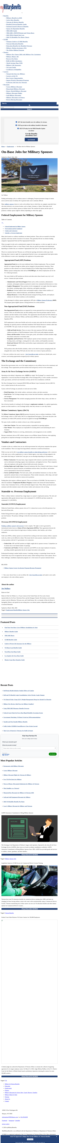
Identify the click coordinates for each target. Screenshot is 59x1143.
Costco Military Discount (10, 770)
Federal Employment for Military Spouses (15, 226)
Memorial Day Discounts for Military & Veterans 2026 (18, 793)
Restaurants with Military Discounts (13, 766)
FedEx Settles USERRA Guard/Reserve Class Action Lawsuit (20, 726)
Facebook (4, 1120)
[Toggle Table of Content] (2, 223)
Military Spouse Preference (44, 300)
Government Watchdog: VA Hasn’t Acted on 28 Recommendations (21, 717)
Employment (10, 146)
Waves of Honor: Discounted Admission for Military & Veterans (21, 784)
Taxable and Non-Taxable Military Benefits (15, 722)
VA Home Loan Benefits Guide (13, 647)
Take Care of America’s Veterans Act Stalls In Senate (18, 730)
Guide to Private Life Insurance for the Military (18, 643)
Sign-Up (4, 103)
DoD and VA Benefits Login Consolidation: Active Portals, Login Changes (24, 695)
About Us (7, 1099)
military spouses (9, 204)
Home (3, 146)
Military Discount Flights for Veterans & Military (17, 775)
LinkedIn (17, 1120)
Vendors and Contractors (11, 231)
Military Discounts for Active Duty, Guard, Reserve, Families (21, 1092)
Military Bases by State (11, 1094)
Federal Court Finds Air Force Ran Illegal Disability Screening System (23, 713)
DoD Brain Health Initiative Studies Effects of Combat (18, 690)
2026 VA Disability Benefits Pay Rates (13, 801)
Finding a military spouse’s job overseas (12, 526)
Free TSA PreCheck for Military (12, 779)
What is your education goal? (9, 742)
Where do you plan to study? (9, 745)
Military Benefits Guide (11, 631)
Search (29, 109)
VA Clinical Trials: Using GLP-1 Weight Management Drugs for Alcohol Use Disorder (27, 699)
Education (7, 1086)
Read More (30, 854)
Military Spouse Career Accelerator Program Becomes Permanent (22, 568)
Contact (7, 1101)
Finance (7, 1090)
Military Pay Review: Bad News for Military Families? (18, 704)
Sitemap (7, 1097)
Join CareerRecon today (31, 354)
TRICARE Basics (9, 635)
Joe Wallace (5, 588)
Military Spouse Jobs (24, 610)
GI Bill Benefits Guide (11, 639)
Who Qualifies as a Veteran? (11, 788)
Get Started (31, 139)
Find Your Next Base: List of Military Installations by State (21, 627)
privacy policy (5, 1124)
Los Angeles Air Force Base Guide (14, 656)
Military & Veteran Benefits (12, 1084)
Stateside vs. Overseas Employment (13, 233)
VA (6, 1080)
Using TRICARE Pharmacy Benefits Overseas (16, 708)
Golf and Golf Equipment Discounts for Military (16, 797)
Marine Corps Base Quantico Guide (15, 660)
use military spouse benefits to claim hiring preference (32, 452)
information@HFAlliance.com (10, 1117)
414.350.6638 (24, 1117)
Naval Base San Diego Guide (13, 652)
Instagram (11, 1120)
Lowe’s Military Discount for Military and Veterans (17, 806)
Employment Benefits (12, 610)
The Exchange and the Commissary (13, 228)
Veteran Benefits (9, 913)
